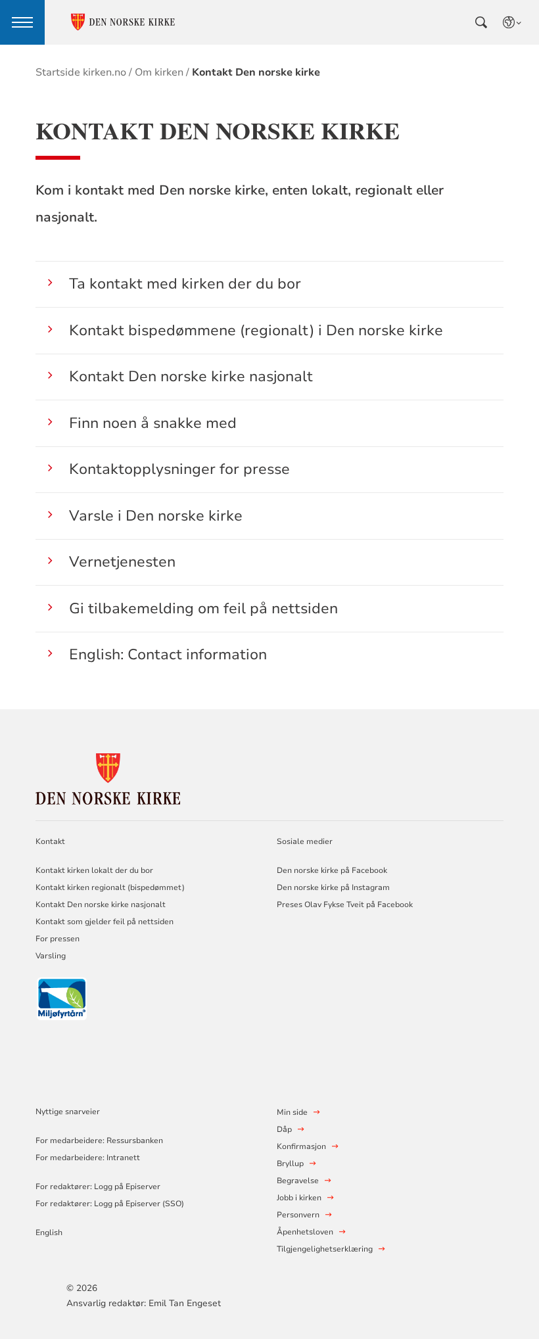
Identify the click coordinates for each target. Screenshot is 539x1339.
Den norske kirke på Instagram (333, 887)
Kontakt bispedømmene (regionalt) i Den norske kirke (256, 330)
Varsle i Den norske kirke (156, 515)
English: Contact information (168, 654)
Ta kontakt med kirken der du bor (185, 283)
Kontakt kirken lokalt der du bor (95, 870)
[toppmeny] (22, 22)
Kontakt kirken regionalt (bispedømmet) (110, 887)
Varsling (50, 956)
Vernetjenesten (122, 562)
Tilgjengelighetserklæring (325, 1249)
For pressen (57, 938)
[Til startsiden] (107, 777)
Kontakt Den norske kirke (256, 72)
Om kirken (159, 72)
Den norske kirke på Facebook (332, 870)
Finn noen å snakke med (153, 423)
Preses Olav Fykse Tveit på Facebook (345, 904)
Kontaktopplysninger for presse (179, 469)
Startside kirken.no (80, 72)
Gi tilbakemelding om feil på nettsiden (203, 608)
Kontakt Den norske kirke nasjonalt (191, 376)
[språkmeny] (513, 22)
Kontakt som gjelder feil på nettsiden (104, 921)
